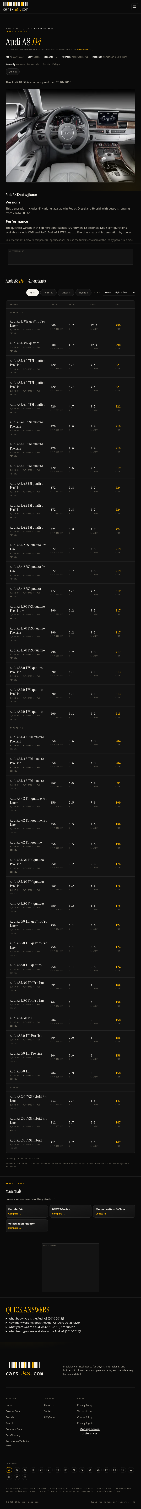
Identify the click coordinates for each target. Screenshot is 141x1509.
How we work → (85, 49)
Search (10, 1423)
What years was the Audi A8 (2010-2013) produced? (42, 1327)
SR (57, 1470)
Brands (10, 1417)
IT (49, 1470)
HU (106, 1470)
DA (17, 1477)
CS (90, 1470)
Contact (48, 1411)
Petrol (48, 292)
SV (122, 1470)
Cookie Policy (84, 1417)
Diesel (66, 292)
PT (74, 1470)
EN (9, 1470)
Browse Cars (13, 1411)
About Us (49, 1405)
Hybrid (83, 292)
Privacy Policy (85, 1405)
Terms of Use (84, 1411)
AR (25, 1477)
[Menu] (134, 6)
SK (98, 1470)
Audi (18, 29)
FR (33, 1470)
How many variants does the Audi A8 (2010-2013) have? (44, 1323)
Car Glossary (13, 1435)
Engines (13, 71)
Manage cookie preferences (90, 1431)
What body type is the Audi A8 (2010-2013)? (36, 1318)
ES (41, 1470)
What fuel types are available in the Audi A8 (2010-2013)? (45, 1331)
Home (8, 29)
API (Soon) (49, 1417)
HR (65, 1470)
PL (82, 1470)
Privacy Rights (85, 1423)
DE (25, 1470)
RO (17, 1470)
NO (114, 1470)
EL (131, 1470)
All (32, 292)
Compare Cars (14, 1429)
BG (9, 1477)
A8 (27, 29)
